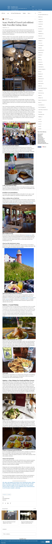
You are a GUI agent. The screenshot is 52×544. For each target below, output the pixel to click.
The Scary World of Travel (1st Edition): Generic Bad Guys (27, 522)
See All (35, 508)
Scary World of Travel (5, 498)
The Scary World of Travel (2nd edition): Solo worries (9, 522)
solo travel (4, 494)
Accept (48, 541)
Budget (24, 13)
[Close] (50, 541)
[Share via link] (10, 503)
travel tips (9, 494)
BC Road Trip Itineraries (16, 13)
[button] (35, 13)
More (29, 13)
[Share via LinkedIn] (7, 503)
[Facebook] (38, 9)
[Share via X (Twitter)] (5, 503)
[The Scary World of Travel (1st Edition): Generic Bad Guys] (28, 515)
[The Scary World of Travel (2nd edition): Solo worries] (10, 515)
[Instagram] (41, 9)
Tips (3, 496)
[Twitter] (39, 9)
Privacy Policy (3, 542)
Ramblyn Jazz (14, 7)
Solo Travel (4, 499)
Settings (43, 541)
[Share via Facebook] (2, 503)
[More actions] (35, 19)
